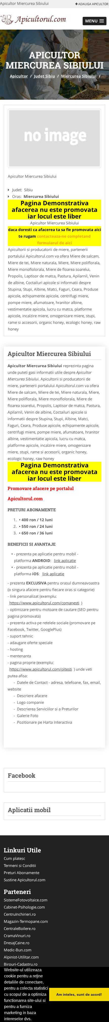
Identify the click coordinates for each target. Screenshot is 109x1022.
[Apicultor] (33, 18)
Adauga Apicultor (93, 4)
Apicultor (19, 76)
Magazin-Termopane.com (26, 921)
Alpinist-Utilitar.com (21, 957)
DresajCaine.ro (16, 942)
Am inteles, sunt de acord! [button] (79, 994)
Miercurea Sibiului (79, 76)
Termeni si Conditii (20, 865)
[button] (94, 21)
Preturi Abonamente (21, 872)
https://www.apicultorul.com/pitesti (40, 669)
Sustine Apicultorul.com (24, 879)
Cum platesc (14, 858)
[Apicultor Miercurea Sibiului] (54, 138)
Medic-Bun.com (17, 950)
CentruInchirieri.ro (20, 914)
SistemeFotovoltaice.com (25, 900)
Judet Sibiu (44, 76)
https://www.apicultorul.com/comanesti (44, 602)
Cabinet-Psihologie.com (24, 907)
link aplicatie (65, 560)
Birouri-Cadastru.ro (21, 964)
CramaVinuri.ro (17, 935)
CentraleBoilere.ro (19, 928)
